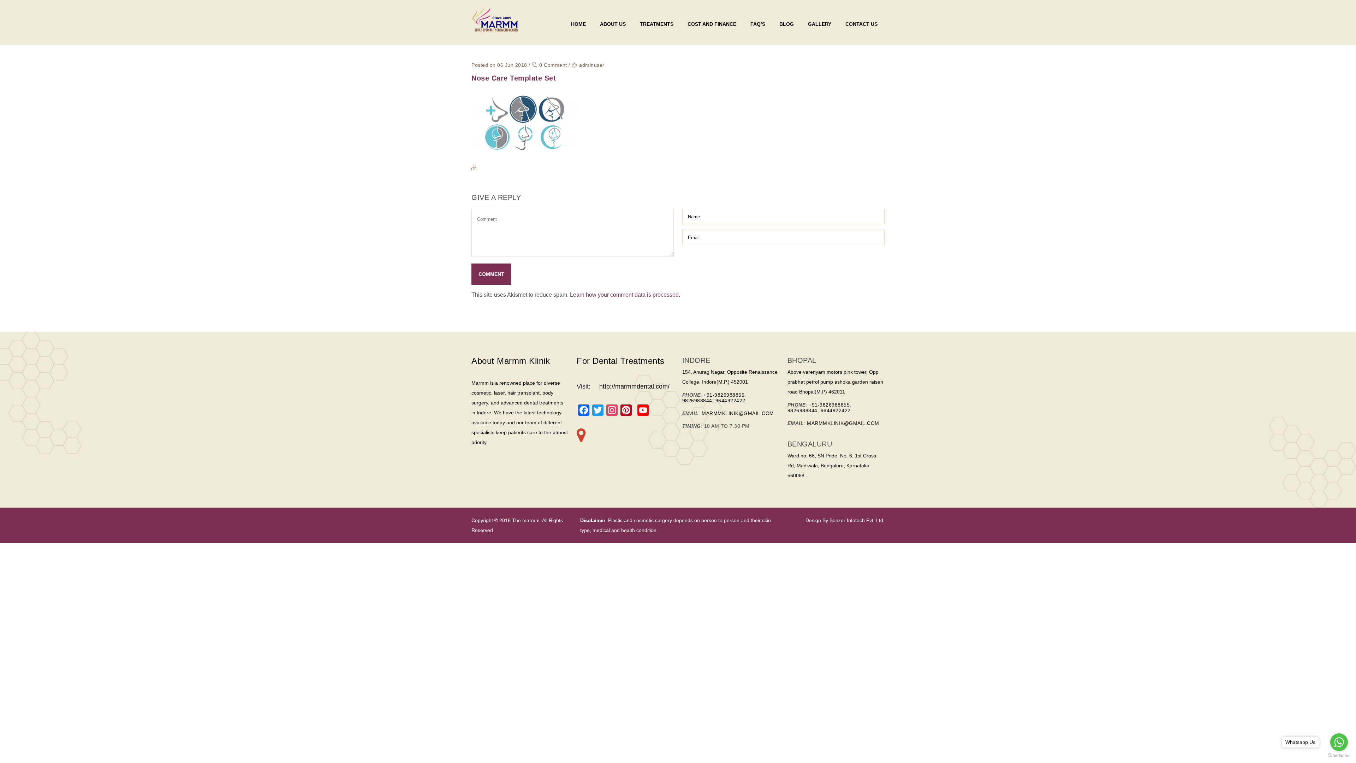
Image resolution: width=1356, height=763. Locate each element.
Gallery (819, 24)
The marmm (525, 520)
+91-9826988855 (723, 395)
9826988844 (697, 400)
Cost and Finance (712, 24)
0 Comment (552, 65)
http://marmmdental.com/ (634, 386)
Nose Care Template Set (513, 78)
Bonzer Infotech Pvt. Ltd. (856, 520)
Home (578, 24)
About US (613, 24)
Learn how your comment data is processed (624, 295)
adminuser (592, 65)
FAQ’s (757, 24)
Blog (786, 24)
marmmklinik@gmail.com (738, 413)
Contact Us (861, 24)
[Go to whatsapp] (1339, 742)
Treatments (656, 24)
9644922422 (730, 400)
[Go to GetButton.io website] (1339, 755)
